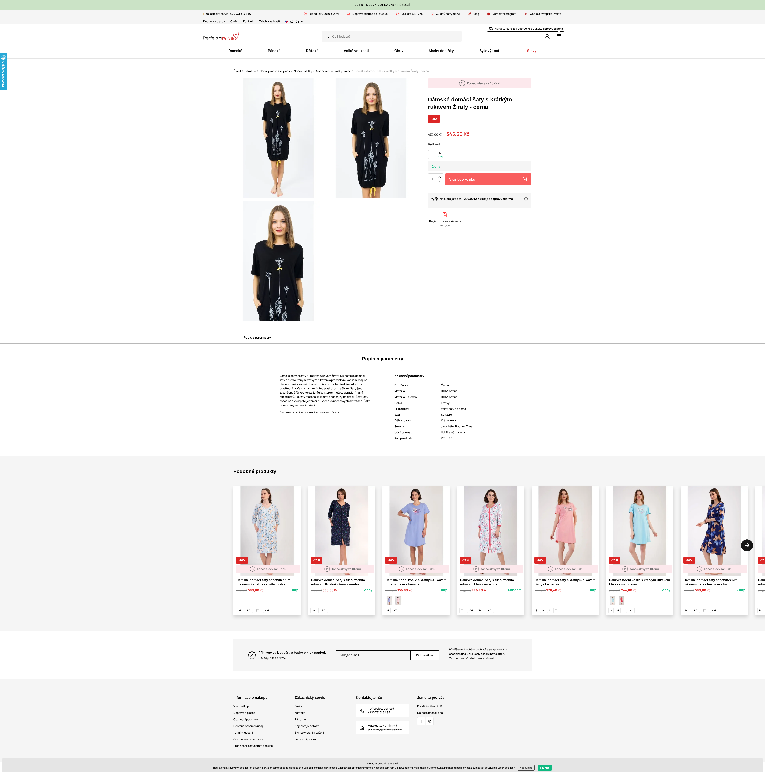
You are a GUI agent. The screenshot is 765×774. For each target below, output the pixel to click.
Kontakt (248, 21)
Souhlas (545, 767)
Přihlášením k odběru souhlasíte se (478, 652)
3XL (258, 610)
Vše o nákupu (241, 706)
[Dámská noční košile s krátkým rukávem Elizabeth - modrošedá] (389, 600)
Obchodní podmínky (246, 719)
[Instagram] (430, 721)
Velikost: (434, 144)
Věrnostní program (504, 14)
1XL (240, 610)
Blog (476, 14)
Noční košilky (303, 71)
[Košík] (559, 37)
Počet (432, 179)
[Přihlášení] (547, 37)
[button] (747, 545)
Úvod (237, 71)
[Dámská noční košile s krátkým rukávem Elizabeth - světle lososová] (398, 600)
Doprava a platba (214, 21)
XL (462, 610)
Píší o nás (300, 719)
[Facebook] (421, 721)
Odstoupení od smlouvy (248, 739)
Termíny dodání (243, 732)
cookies (509, 767)
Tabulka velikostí (269, 21)
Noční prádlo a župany (275, 71)
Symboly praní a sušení (309, 732)
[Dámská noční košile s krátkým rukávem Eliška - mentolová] (612, 600)
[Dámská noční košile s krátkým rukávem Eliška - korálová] (621, 600)
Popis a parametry (257, 337)
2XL (248, 610)
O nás (234, 21)
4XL (267, 610)
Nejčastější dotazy (307, 726)
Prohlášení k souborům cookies (253, 746)
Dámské (250, 71)
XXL (396, 610)
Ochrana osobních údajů (248, 726)
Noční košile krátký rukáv (333, 71)
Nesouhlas (526, 767)
